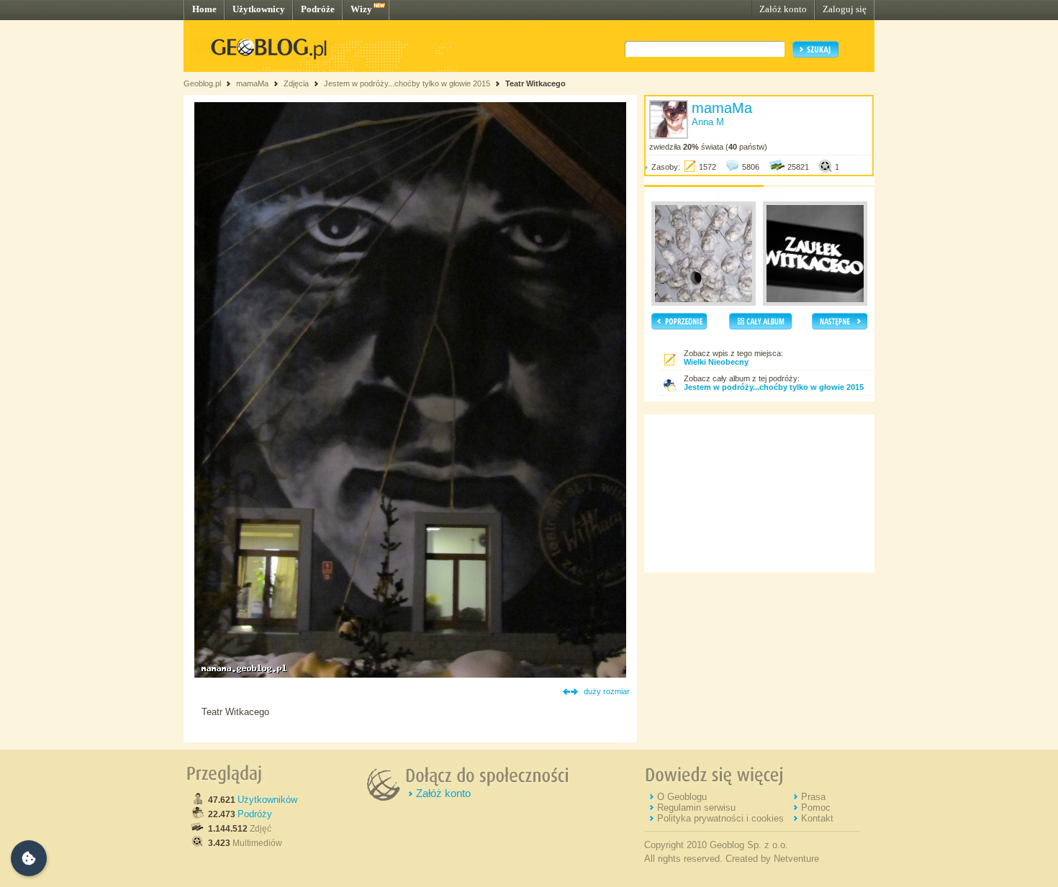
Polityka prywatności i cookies (720, 818)
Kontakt (817, 818)
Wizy (361, 9)
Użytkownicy (258, 9)
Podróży (255, 814)
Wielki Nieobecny (716, 362)
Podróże (318, 9)
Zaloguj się (845, 9)
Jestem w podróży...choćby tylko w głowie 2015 (407, 83)
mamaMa (252, 83)
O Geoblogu (682, 796)
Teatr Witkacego (535, 83)
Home (204, 9)
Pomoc (816, 807)
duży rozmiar (607, 691)
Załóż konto (783, 9)
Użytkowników (267, 799)
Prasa (813, 796)
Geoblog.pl (202, 83)
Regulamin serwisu (696, 807)
